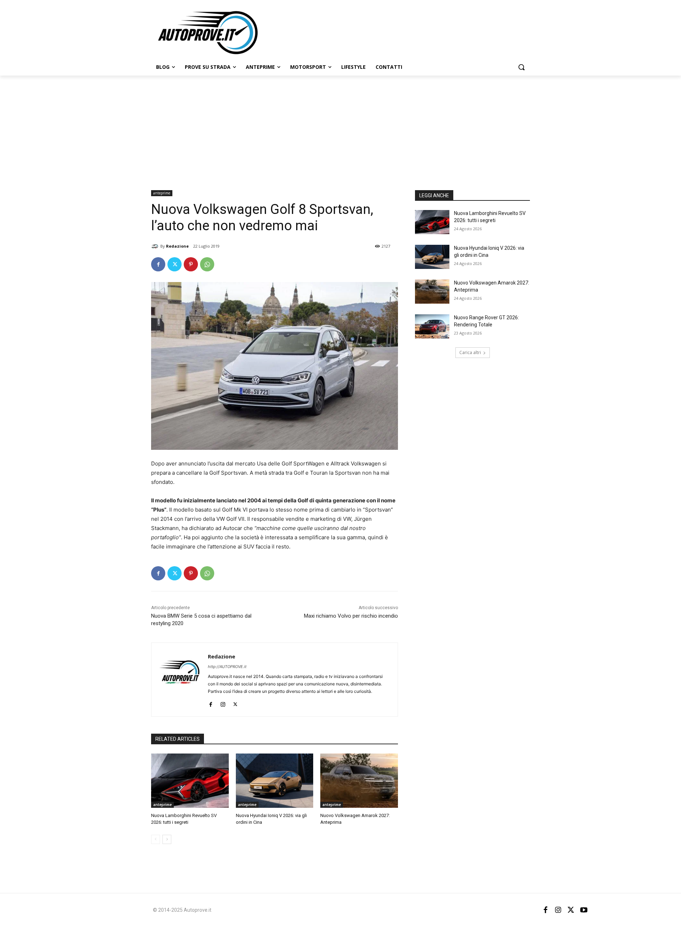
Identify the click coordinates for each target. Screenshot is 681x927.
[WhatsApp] (207, 264)
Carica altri (470, 352)
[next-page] (166, 839)
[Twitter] (174, 264)
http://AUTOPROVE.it (227, 666)
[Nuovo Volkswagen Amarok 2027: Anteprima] (359, 781)
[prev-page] (155, 839)
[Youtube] (583, 910)
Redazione (177, 246)
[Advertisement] (340, 128)
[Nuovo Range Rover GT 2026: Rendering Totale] (432, 326)
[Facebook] (158, 264)
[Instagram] (223, 702)
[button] (521, 67)
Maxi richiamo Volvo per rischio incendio (351, 616)
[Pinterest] (191, 264)
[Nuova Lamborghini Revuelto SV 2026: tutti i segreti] (190, 781)
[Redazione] (155, 246)
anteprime (161, 193)
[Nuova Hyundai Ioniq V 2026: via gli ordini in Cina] (275, 781)
